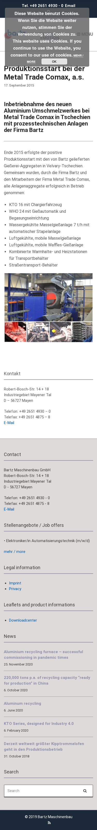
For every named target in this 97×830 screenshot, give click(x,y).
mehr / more (14, 551)
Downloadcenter (23, 620)
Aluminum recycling (22, 703)
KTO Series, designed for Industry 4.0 (39, 723)
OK (54, 61)
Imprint (15, 583)
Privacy (15, 588)
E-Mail (9, 422)
